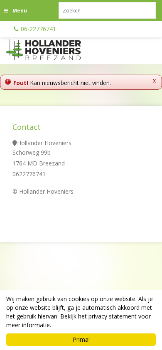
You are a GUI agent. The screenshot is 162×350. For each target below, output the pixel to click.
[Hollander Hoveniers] (54, 49)
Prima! (81, 339)
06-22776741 (38, 29)
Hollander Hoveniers (44, 143)
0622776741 (29, 174)
